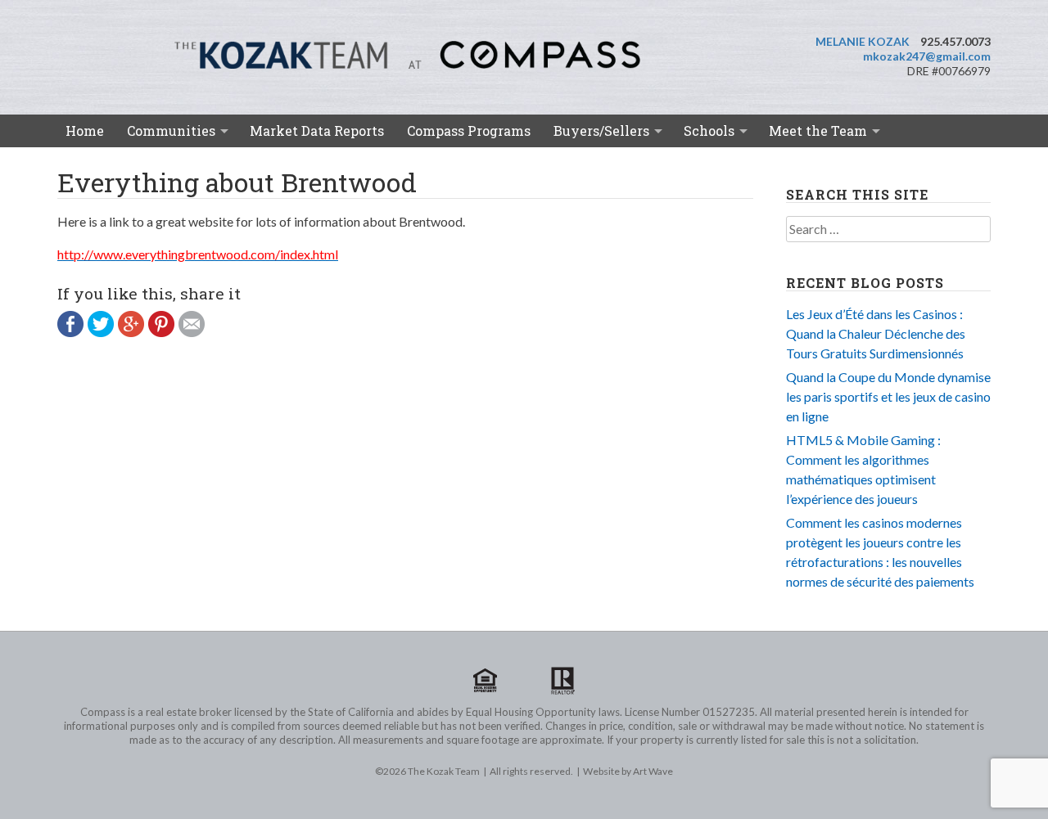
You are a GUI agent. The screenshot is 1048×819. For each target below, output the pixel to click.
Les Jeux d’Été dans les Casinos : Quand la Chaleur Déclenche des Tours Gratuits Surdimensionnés (875, 333)
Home (85, 130)
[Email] (193, 332)
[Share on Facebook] (72, 332)
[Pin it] (163, 332)
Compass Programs (469, 130)
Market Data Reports (317, 130)
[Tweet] (103, 332)
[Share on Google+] (133, 332)
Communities (171, 130)
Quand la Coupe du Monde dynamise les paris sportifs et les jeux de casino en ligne (888, 396)
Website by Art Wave (628, 771)
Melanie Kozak (862, 41)
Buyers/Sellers (601, 130)
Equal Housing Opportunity (485, 680)
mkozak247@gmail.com (927, 56)
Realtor (562, 680)
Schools (709, 130)
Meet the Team (818, 130)
